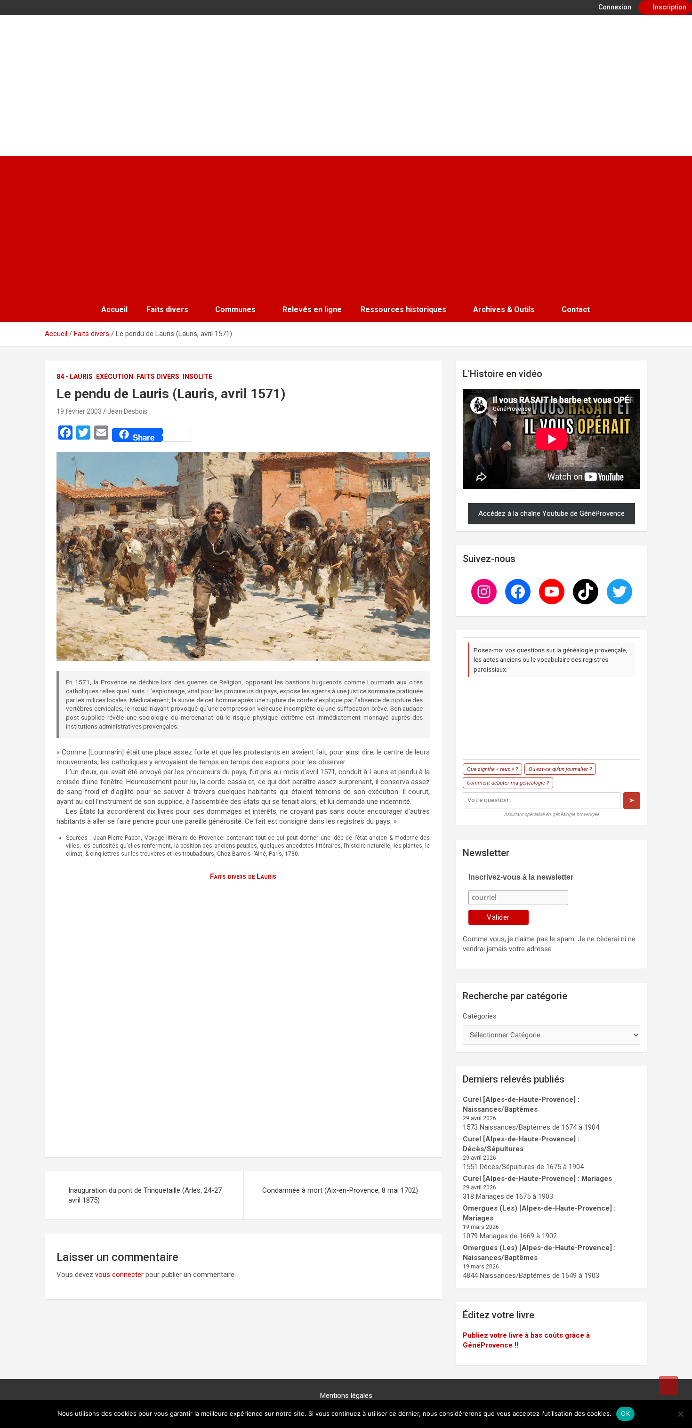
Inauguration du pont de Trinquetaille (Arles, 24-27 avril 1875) (145, 1195)
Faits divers (167, 309)
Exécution (114, 376)
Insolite (197, 376)
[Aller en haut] (668, 1385)
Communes (235, 309)
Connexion (614, 7)
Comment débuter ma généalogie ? (508, 782)
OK (625, 1413)
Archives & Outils (504, 309)
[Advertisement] (346, 227)
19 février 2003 (79, 411)
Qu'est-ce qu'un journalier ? (560, 769)
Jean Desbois (127, 411)
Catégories (480, 1016)
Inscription (669, 7)
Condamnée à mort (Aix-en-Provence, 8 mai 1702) (340, 1190)
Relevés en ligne (312, 309)
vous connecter (119, 1274)
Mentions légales (346, 1395)
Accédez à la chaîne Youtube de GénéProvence (551, 513)
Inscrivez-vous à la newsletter (520, 877)
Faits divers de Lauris (243, 876)
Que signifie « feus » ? (492, 769)
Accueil (114, 309)
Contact (576, 309)
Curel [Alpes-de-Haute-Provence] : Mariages (537, 1178)
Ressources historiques (403, 309)
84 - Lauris (74, 376)
